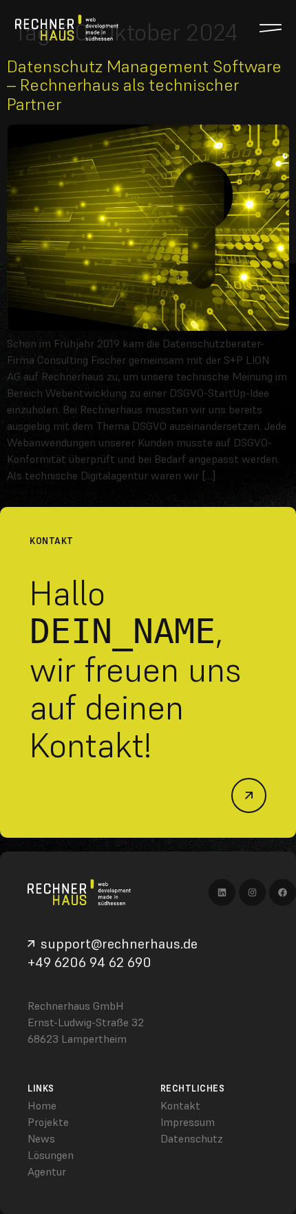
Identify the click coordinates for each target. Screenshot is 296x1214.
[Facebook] (282, 892)
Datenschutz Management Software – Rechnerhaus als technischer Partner (144, 85)
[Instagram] (252, 892)
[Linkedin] (222, 892)
